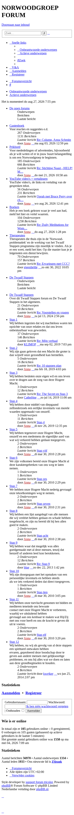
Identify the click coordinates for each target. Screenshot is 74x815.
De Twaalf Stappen (21, 277)
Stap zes (42, 479)
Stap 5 (13, 429)
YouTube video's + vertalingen (28, 178)
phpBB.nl (42, 789)
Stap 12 (14, 641)
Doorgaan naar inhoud (16, 24)
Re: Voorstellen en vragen (53, 312)
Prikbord (14, 147)
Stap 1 (13, 319)
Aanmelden (11, 693)
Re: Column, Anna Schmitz (54, 139)
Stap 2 (13, 348)
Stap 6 (13, 457)
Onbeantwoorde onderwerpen (28, 91)
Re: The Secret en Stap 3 (52, 394)
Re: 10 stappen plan (49, 365)
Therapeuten (17, 235)
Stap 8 (13, 510)
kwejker (48, 673)
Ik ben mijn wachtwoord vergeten (47, 706)
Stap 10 (14, 571)
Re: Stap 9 (43, 564)
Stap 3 (13, 372)
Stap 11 (14, 599)
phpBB (6, 785)
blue (26, 567)
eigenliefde (30, 267)
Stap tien (42, 592)
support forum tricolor (39, 782)
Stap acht (42, 535)
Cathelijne (30, 397)
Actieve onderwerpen (22, 95)
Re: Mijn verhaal (47, 340)
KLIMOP (30, 344)
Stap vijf (42, 450)
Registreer (33, 693)
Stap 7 (13, 486)
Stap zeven (43, 503)
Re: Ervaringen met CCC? (53, 263)
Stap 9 (13, 542)
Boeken (14, 207)
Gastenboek (16, 125)
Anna (27, 143)
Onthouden (13, 710)
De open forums (19, 108)
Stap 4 (13, 401)
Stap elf (41, 634)
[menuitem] (37, 49)
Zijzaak (57, 761)
